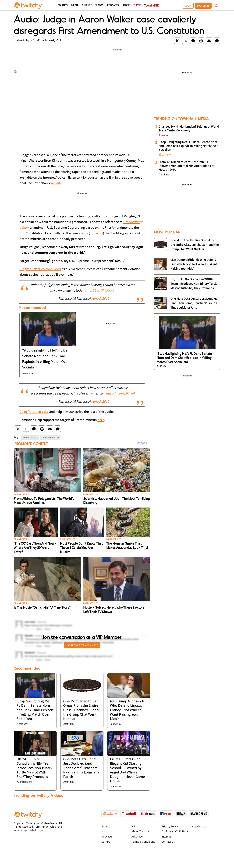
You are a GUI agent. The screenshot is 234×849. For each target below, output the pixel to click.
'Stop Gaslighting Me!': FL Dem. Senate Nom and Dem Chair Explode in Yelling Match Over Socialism (35, 710)
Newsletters (199, 826)
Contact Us (168, 841)
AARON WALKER (29, 437)
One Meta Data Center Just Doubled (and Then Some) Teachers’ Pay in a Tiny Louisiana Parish (81, 768)
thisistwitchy (21, 40)
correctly (96, 233)
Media (74, 5)
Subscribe (203, 5)
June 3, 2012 (100, 299)
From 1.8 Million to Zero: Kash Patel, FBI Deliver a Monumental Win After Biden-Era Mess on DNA (186, 166)
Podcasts (113, 5)
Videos (99, 5)
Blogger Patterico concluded (40, 269)
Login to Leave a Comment (82, 645)
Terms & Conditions (143, 841)
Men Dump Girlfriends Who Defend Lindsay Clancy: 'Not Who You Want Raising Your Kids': (127, 710)
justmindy (27, 373)
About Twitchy (140, 831)
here (100, 420)
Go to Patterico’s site (34, 412)
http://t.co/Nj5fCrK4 (99, 290)
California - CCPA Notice (176, 831)
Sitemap (167, 836)
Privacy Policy (170, 826)
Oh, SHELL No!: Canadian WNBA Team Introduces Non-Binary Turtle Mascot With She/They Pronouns (34, 768)
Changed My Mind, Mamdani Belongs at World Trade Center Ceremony (189, 128)
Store (126, 5)
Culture (87, 5)
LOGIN (187, 5)
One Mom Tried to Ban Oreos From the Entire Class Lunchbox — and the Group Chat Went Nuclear (81, 710)
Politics (62, 5)
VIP (133, 826)
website (56, 183)
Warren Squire (24, 782)
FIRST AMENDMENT (50, 437)
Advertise (137, 836)
